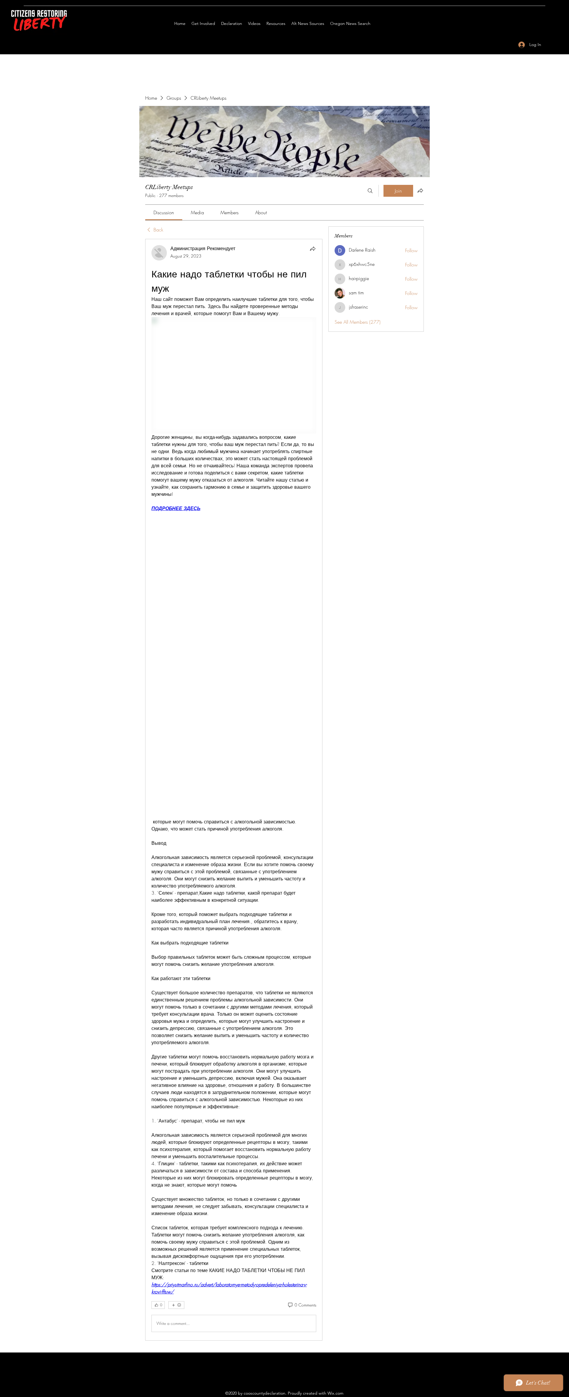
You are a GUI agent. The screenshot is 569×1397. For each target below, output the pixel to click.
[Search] (370, 191)
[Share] (312, 248)
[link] (164, 212)
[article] (233, 790)
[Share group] (420, 190)
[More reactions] (176, 1305)
